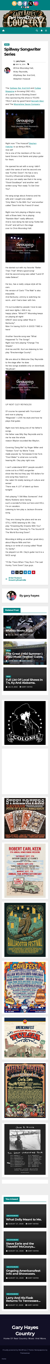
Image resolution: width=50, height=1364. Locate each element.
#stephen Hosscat (21, 79)
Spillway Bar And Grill (20, 88)
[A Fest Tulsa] (25, 1038)
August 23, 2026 (16, 1251)
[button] (37, 30)
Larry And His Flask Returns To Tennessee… (23, 1299)
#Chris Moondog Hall (23, 68)
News (7, 44)
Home (4, 1359)
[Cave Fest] (25, 987)
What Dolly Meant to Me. (24, 1219)
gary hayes (20, 61)
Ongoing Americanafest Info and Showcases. (23, 1272)
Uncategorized (12, 1215)
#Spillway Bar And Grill (24, 75)
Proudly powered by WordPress (15, 1350)
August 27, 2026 (16, 1224)
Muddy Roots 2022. (19, 630)
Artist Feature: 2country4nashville (16, 579)
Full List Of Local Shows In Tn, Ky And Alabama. (24, 681)
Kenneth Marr (37, 101)
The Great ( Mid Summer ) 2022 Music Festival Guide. (24, 655)
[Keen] (25, 870)
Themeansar (25, 1353)
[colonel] (25, 723)
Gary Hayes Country (25, 17)
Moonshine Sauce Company (27, 104)
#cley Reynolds (20, 71)
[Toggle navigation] (46, 30)
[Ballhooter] (25, 929)
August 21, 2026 (16, 1305)
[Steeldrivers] (25, 818)
